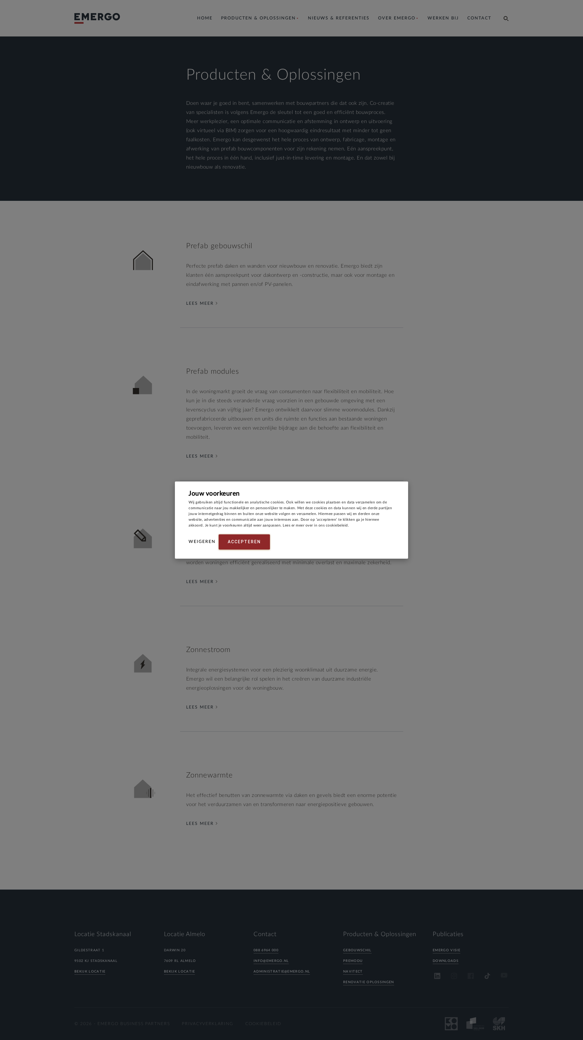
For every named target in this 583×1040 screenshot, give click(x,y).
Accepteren (244, 541)
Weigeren (202, 542)
